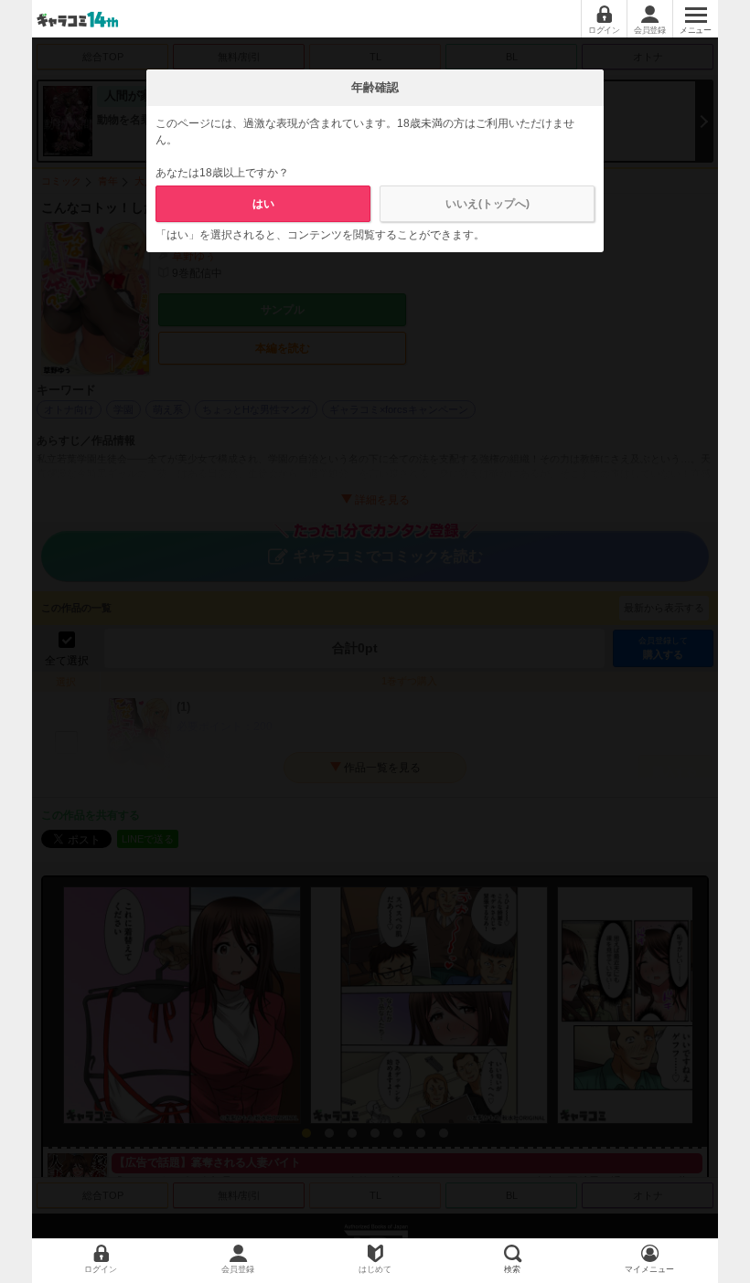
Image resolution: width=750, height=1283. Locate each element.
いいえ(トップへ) (487, 203)
